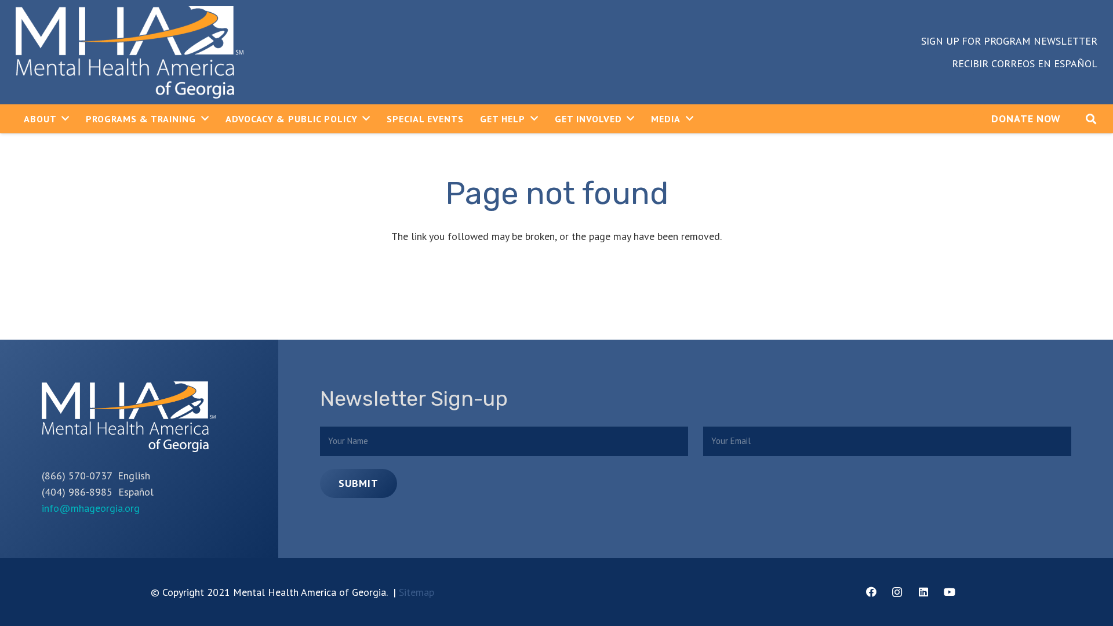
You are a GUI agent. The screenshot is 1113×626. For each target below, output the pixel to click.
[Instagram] (897, 592)
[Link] (129, 52)
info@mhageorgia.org (91, 508)
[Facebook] (871, 592)
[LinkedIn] (923, 592)
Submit (358, 483)
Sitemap (416, 592)
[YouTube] (949, 592)
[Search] (1091, 118)
